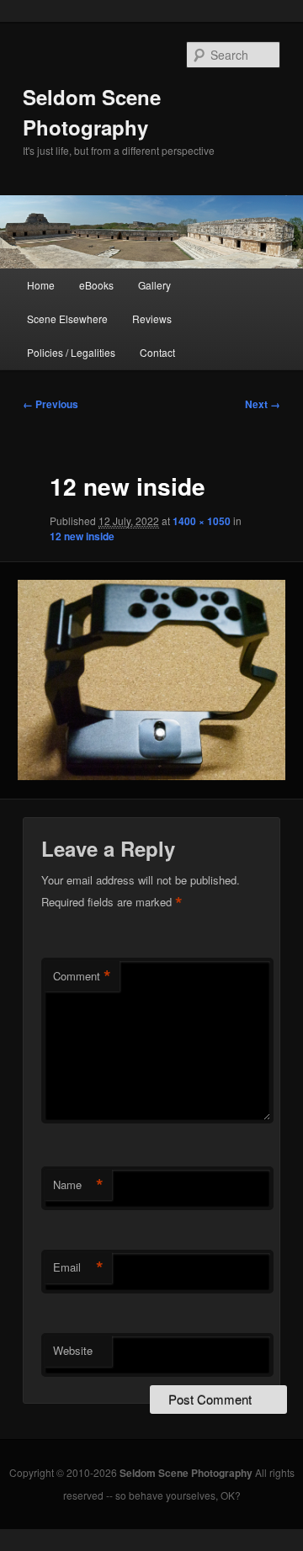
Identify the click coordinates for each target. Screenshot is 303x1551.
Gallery (154, 285)
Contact (157, 352)
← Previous (50, 404)
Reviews (152, 318)
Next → (262, 404)
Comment (82, 976)
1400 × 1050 (202, 521)
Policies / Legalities (71, 352)
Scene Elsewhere (67, 318)
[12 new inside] (151, 680)
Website (73, 1350)
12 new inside (82, 536)
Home (41, 285)
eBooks (96, 285)
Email (78, 1267)
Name (78, 1184)
